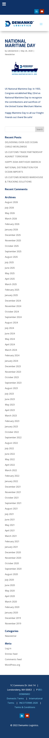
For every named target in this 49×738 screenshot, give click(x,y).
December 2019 (13, 618)
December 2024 (13, 300)
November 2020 (13, 557)
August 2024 (11, 322)
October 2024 (12, 311)
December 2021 (13, 486)
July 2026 (9, 207)
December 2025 (13, 235)
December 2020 (13, 552)
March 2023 (11, 415)
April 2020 (10, 596)
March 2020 (11, 601)
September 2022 (13, 437)
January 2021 (11, 546)
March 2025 (11, 284)
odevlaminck (13, 51)
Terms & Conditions (24, 707)
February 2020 (12, 607)
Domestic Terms (15, 698)
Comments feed (13, 659)
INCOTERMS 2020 (28, 702)
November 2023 (13, 371)
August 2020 (11, 574)
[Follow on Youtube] (42, 11)
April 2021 (10, 530)
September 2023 (13, 382)
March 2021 (11, 535)
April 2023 (10, 410)
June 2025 (10, 267)
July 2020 (9, 579)
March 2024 (11, 349)
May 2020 (10, 590)
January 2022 (11, 481)
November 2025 (13, 240)
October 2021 (12, 497)
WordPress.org (12, 664)
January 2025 (11, 295)
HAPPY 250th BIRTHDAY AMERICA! (23, 161)
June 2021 (10, 519)
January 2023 (11, 426)
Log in (8, 648)
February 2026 (12, 224)
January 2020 (11, 612)
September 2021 (13, 503)
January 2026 (11, 229)
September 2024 (13, 317)
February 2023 (12, 421)
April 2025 (10, 278)
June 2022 (10, 453)
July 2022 (9, 448)
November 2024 (13, 306)
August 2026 (11, 202)
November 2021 (13, 492)
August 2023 (11, 388)
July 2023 (9, 393)
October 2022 (12, 431)
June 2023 (10, 399)
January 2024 (11, 360)
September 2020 (13, 568)
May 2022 (10, 459)
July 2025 (9, 262)
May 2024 (10, 338)
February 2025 (12, 289)
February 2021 (12, 541)
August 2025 (11, 256)
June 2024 (10, 333)
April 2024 (10, 344)
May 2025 (10, 273)
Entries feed (11, 653)
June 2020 (10, 585)
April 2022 (10, 464)
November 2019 (13, 623)
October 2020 (12, 563)
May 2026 (10, 213)
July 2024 (9, 328)
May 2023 (10, 404)
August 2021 (11, 508)
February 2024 (12, 355)
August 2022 (11, 442)
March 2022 (11, 470)
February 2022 (12, 475)
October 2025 (12, 245)
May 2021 (10, 525)
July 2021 (9, 514)
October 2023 (12, 377)
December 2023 (13, 366)
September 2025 (13, 251)
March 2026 (11, 218)
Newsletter (10, 54)
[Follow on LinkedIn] (36, 11)
